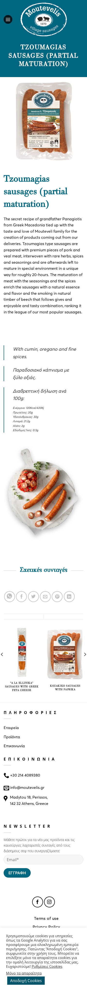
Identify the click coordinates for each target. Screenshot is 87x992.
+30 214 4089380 (24, 775)
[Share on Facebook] (21, 596)
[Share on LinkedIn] (69, 596)
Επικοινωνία (14, 745)
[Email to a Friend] (45, 596)
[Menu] (9, 19)
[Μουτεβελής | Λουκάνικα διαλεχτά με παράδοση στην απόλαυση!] (43, 19)
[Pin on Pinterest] (57, 596)
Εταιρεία (11, 727)
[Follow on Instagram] (49, 902)
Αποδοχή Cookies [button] (26, 980)
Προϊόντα (12, 736)
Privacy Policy (46, 926)
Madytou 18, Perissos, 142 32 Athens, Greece (29, 800)
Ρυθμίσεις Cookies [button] (47, 966)
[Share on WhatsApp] (9, 596)
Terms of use (46, 918)
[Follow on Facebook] (37, 902)
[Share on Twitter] (33, 596)
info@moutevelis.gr (27, 787)
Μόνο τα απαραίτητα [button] (24, 973)
